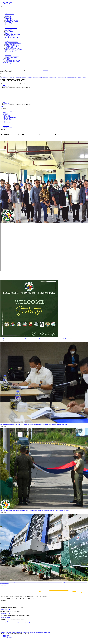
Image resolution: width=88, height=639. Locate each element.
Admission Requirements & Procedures (12, 34)
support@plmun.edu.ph (23, 632)
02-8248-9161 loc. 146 (7, 3)
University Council (6, 123)
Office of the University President (11, 21)
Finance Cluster (8, 24)
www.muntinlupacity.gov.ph (5, 609)
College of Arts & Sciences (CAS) (11, 42)
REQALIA (71, 77)
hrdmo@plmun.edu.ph (45, 632)
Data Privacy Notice (9, 38)
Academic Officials (9, 22)
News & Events (18, 622)
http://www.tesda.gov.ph (5, 617)
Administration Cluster (9, 23)
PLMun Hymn (8, 17)
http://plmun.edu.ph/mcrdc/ (5, 621)
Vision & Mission (8, 29)
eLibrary (4, 66)
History (6, 15)
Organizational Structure (9, 31)
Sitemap (2, 622)
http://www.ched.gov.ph (5, 613)
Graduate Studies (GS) (9, 51)
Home (4, 85)
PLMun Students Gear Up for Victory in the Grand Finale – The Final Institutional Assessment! (18, 582)
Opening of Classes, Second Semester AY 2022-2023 (10, 338)
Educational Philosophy (9, 14)
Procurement (23, 622)
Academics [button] (5, 39)
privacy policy (45, 70)
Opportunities (5, 62)
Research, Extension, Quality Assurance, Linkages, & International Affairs (13, 26)
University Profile (3, 106)
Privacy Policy (5, 636)
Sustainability (5, 65)
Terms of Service (6, 635)
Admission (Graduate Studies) (11, 57)
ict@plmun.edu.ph (15, 632)
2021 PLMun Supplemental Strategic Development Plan (11, 424)
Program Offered (8, 33)
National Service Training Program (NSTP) (13, 49)
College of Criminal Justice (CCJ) (11, 44)
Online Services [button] (6, 52)
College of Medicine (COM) (10, 47)
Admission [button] (5, 32)
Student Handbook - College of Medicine (13, 37)
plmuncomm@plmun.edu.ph (8, 2)
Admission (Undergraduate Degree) (12, 56)
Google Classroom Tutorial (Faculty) (12, 61)
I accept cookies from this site (6, 71)
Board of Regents (8, 18)
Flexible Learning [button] (6, 59)
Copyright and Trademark (8, 637)
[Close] (0, 76)
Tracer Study (7, 58)
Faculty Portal (8, 53)
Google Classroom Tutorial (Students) (12, 60)
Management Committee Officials (11, 20)
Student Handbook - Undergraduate (12, 36)
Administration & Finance (64, 77)
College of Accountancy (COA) (11, 41)
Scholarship (5, 64)
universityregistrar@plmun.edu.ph (34, 632)
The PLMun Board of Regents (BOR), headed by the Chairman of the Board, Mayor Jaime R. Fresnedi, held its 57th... (44, 424)
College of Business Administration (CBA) (13, 43)
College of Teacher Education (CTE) (12, 48)
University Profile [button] (6, 12)
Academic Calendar (7, 622)
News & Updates (6, 86)
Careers (12, 622)
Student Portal (8, 55)
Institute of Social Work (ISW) (11, 50)
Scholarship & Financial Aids (10, 35)
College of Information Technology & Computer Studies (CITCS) (12, 46)
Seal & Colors (8, 16)
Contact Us (28, 622)
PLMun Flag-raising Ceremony (6, 510)
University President (9, 19)
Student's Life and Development (11, 28)
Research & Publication (7, 63)
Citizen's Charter (8, 30)
